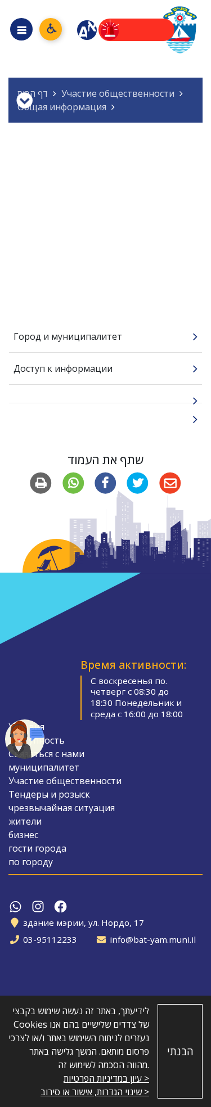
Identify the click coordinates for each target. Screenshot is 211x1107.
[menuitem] (105, 337)
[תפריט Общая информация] (24, 100)
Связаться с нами (46, 754)
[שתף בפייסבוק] (105, 483)
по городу (30, 862)
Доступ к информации (63, 368)
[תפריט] (21, 29)
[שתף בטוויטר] (137, 483)
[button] (24, 738)
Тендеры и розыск (49, 794)
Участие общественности (65, 781)
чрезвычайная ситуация (61, 808)
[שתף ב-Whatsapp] (73, 483)
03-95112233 (50, 939)
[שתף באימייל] (170, 483)
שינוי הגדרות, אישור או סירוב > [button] (95, 1092)
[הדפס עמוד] (41, 483)
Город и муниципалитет (68, 336)
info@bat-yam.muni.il (153, 939)
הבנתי (180, 1051)
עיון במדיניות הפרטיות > (106, 1078)
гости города (37, 848)
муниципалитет (43, 767)
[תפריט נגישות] (50, 29)
